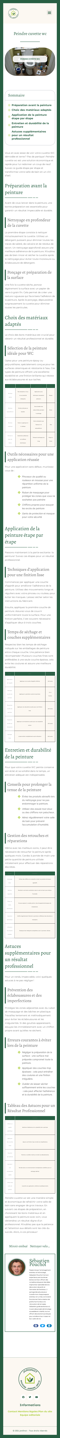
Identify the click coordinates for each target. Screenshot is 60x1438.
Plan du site (45, 1411)
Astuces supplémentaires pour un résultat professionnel (29, 135)
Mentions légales (28, 1411)
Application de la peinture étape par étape (29, 116)
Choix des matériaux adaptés (31, 109)
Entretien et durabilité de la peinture (30, 125)
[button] (49, 12)
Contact (12, 1411)
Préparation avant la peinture (32, 105)
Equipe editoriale (30, 1415)
